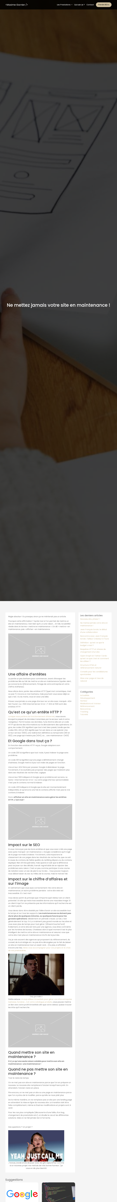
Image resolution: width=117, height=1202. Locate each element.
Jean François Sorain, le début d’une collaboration (93, 630)
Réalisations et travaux (90, 703)
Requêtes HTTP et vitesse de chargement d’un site (93, 650)
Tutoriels (84, 714)
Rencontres (85, 709)
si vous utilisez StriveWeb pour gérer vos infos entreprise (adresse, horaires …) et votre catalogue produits (40, 1000)
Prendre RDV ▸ (103, 5)
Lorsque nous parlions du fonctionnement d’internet (31, 716)
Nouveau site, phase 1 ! (90, 619)
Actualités (84, 695)
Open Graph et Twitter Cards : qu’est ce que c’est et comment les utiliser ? (94, 658)
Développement (87, 698)
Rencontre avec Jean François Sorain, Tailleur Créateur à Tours (94, 637)
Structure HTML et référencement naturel (90, 666)
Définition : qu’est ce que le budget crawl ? (92, 644)
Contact (90, 4)
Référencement (87, 706)
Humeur (83, 701)
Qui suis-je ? (79, 4)
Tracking (84, 711)
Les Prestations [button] (64, 4)
